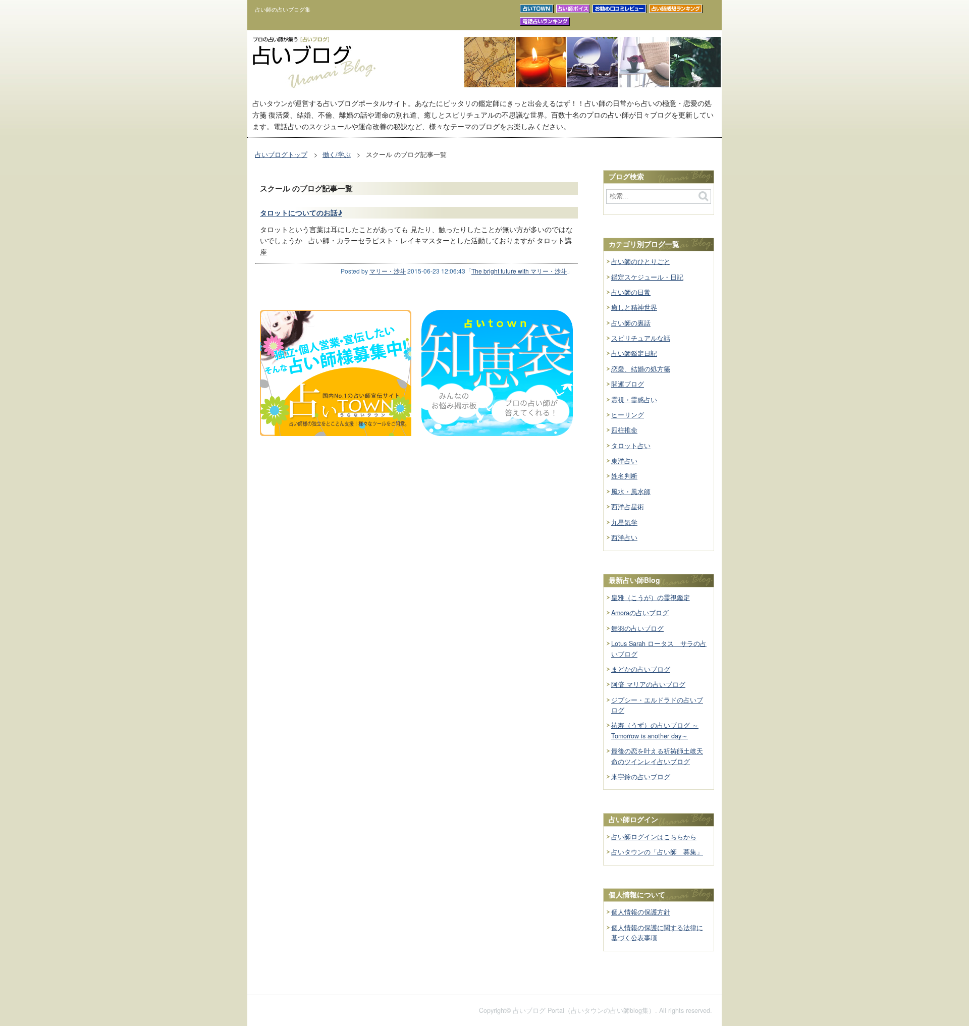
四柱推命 (624, 430)
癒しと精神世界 (634, 307)
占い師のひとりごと (640, 261)
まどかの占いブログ (640, 669)
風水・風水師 (631, 491)
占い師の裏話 (631, 323)
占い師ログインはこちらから (653, 836)
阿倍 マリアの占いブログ (648, 684)
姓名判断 (624, 475)
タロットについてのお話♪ (301, 212)
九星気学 (624, 522)
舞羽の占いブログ (637, 628)
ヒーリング (627, 414)
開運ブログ (627, 384)
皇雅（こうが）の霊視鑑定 (650, 597)
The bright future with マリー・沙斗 (519, 270)
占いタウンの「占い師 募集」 (657, 851)
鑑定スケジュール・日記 (647, 277)
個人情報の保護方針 (640, 911)
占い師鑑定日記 (634, 353)
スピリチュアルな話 (640, 338)
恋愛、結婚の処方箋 (640, 368)
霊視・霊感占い (634, 399)
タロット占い (631, 445)
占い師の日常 (631, 292)
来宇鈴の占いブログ (640, 776)
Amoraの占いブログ (640, 612)
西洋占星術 (627, 506)
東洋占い (624, 460)
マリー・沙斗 (387, 270)
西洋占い (624, 537)
